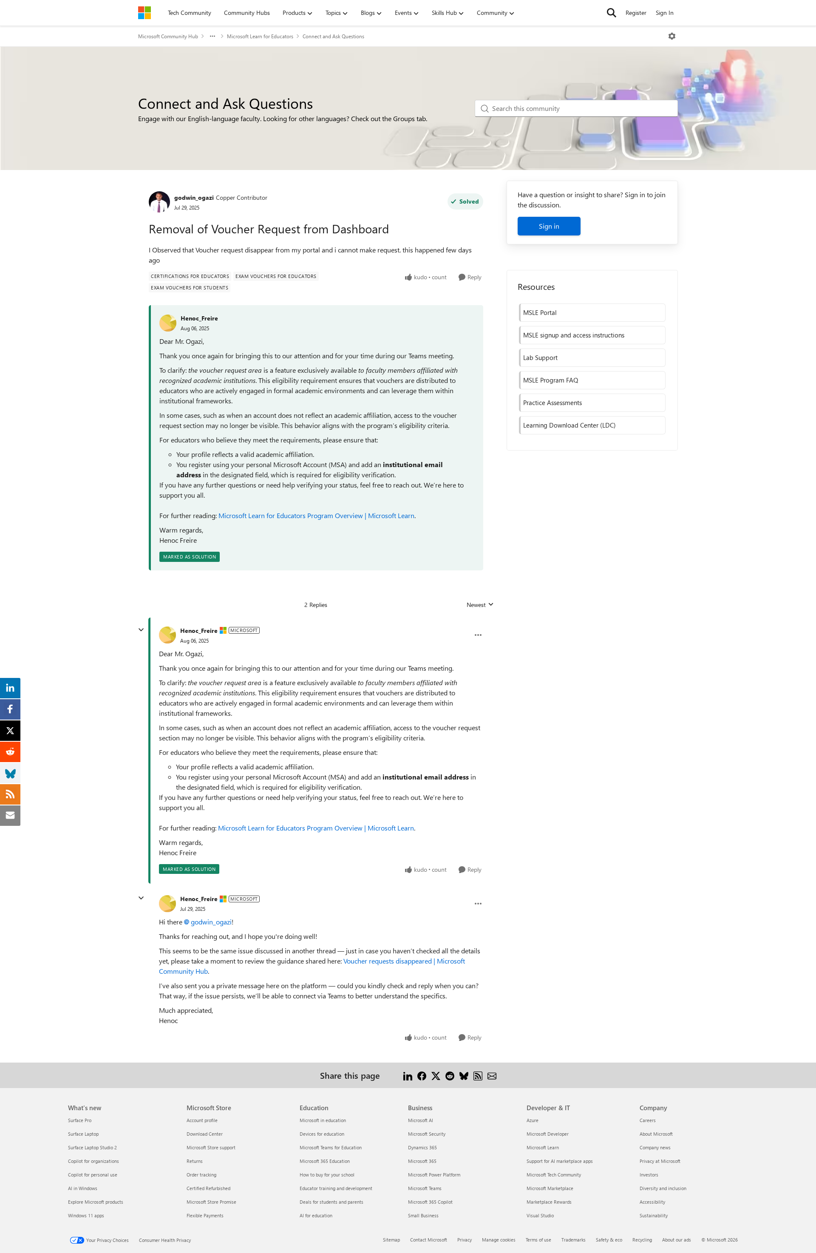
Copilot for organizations (93, 1161)
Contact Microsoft (428, 1239)
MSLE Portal (540, 312)
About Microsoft (656, 1134)
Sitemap (391, 1239)
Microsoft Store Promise (211, 1202)
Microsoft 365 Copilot (430, 1202)
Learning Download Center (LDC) (569, 425)
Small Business (423, 1215)
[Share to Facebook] (421, 1075)
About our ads (676, 1239)
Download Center (205, 1134)
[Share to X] (435, 1075)
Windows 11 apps (86, 1215)
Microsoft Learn (543, 1147)
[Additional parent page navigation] (212, 36)
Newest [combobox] (480, 605)
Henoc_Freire (199, 318)
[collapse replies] (141, 630)
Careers (648, 1120)
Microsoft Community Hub (168, 36)
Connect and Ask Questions (333, 36)
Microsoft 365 (422, 1161)
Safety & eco (609, 1239)
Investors (649, 1174)
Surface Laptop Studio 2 (92, 1147)
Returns (195, 1161)
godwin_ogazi (194, 197)
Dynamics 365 (422, 1147)
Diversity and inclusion (663, 1188)
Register (636, 13)
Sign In (665, 13)
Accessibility (652, 1202)
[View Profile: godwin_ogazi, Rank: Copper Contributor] (159, 202)
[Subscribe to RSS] (477, 1075)
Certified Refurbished (208, 1188)
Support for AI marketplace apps (560, 1161)
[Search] (611, 13)
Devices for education (322, 1134)
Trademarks (573, 1239)
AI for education (316, 1215)
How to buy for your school (327, 1174)
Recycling (642, 1239)
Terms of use (538, 1239)
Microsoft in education (323, 1120)
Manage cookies (499, 1239)
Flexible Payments (205, 1215)
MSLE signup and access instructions (573, 335)
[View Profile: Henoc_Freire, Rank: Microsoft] (167, 635)
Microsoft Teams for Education (331, 1147)
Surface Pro (79, 1120)
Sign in (549, 225)
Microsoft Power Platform (434, 1174)
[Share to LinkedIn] (407, 1075)
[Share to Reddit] (449, 1075)
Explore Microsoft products (95, 1202)
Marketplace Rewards (549, 1202)
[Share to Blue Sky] (463, 1075)
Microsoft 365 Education (325, 1161)
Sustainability (654, 1215)
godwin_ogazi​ (211, 921)
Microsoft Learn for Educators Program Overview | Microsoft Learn (316, 515)
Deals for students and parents (331, 1202)
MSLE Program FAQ (550, 380)
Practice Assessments (552, 402)
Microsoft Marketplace (550, 1188)
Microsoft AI (420, 1120)
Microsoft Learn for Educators (260, 36)
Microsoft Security (426, 1134)
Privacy (464, 1239)
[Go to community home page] (144, 12)
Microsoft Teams (425, 1188)
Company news (655, 1147)
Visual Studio (540, 1215)
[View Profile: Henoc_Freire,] (167, 323)
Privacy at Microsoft (660, 1161)
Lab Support (540, 357)
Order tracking (201, 1174)
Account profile (202, 1120)
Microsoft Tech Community (554, 1174)
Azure (532, 1120)
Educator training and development (336, 1188)
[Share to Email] (491, 1075)
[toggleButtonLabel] (672, 36)
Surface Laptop (83, 1134)
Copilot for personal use (92, 1174)
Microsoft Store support (211, 1147)
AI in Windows (82, 1188)
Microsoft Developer (548, 1134)
